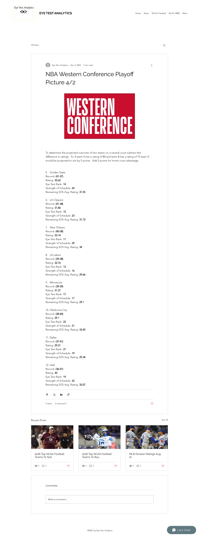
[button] (164, 45)
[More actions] (151, 65)
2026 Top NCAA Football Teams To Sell (49, 455)
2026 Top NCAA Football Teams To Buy (96, 455)
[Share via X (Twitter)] (54, 394)
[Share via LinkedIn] (61, 394)
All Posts (35, 45)
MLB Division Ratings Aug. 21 (145, 455)
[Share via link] (68, 394)
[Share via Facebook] (47, 394)
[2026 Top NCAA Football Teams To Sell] (52, 437)
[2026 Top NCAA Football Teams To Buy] (100, 437)
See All (165, 419)
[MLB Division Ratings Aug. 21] (147, 437)
